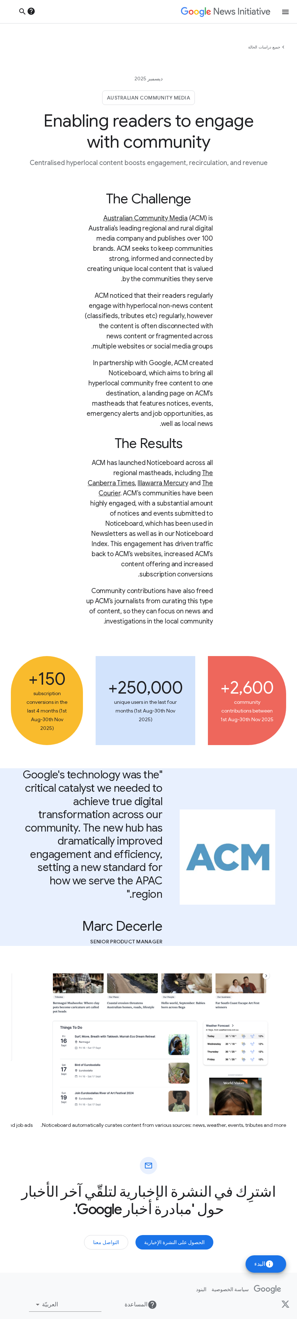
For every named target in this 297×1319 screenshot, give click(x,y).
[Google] (267, 1289)
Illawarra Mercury (163, 483)
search (22, 11)
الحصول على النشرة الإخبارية (174, 1242)
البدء (264, 1264)
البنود (201, 1289)
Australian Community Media (145, 218)
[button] (65, 1304)
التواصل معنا (106, 1242)
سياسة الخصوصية (230, 1289)
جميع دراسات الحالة (264, 47)
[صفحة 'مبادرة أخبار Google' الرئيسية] (225, 12)
